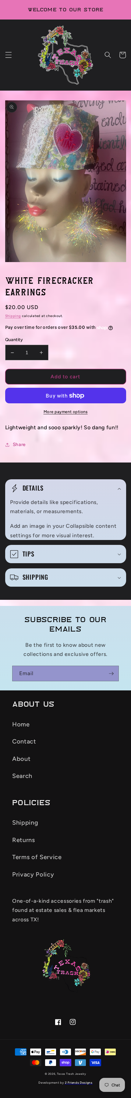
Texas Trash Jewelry (71, 1073)
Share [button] (19, 444)
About (21, 758)
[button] (8, 55)
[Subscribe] (111, 674)
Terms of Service (37, 857)
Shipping (13, 316)
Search (22, 775)
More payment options (66, 411)
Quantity (14, 339)
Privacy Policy (33, 874)
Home (21, 724)
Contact (24, 741)
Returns (23, 840)
